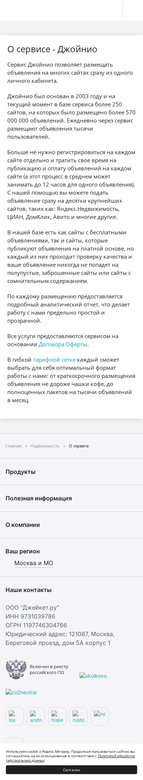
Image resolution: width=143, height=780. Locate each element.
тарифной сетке (54, 359)
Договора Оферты (63, 344)
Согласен (71, 769)
